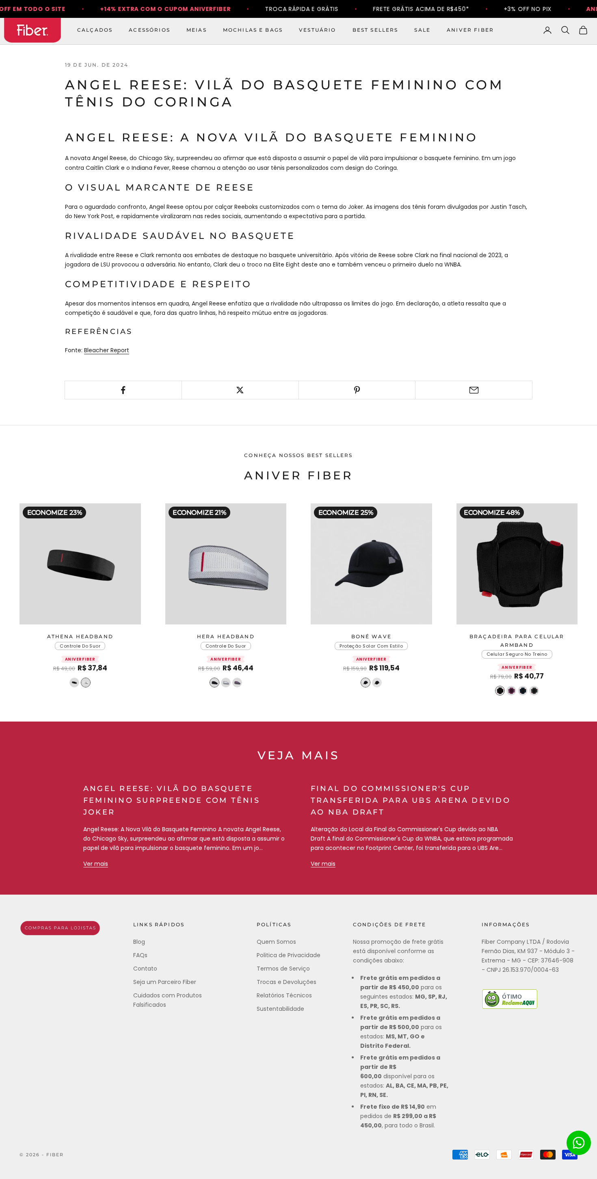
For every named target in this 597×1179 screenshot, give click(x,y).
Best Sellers (375, 30)
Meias (196, 30)
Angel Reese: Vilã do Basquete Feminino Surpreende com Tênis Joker (171, 800)
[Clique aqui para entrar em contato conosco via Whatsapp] (579, 1143)
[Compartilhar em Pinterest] (357, 390)
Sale (422, 30)
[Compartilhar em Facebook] (123, 390)
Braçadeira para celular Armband (517, 640)
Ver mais (95, 864)
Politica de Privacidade (288, 955)
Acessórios (149, 30)
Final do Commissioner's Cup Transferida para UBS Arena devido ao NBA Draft (410, 800)
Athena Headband (80, 636)
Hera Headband (226, 636)
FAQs (140, 955)
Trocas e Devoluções (286, 982)
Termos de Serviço (283, 968)
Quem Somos (276, 942)
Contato (145, 968)
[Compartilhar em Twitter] (240, 390)
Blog (139, 942)
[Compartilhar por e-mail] (473, 390)
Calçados (94, 30)
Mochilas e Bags (253, 30)
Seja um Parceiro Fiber (164, 982)
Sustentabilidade (280, 1009)
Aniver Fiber (470, 30)
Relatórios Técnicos (284, 995)
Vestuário (317, 30)
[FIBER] (60, 928)
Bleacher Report (106, 350)
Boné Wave (371, 636)
